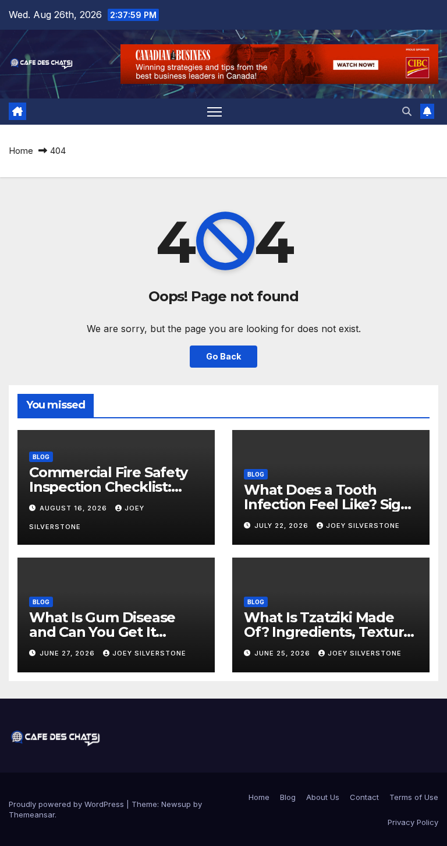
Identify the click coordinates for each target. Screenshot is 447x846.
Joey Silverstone (363, 525)
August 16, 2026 (74, 508)
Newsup (176, 804)
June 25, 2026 (283, 653)
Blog (41, 456)
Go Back (223, 356)
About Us (322, 797)
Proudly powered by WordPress (67, 804)
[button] (406, 111)
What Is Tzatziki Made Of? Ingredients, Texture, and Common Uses (330, 632)
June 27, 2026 (68, 653)
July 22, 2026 (282, 525)
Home (21, 150)
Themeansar (32, 814)
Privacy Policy (413, 822)
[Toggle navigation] (214, 112)
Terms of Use (413, 797)
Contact (364, 797)
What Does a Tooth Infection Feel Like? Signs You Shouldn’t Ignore (330, 504)
